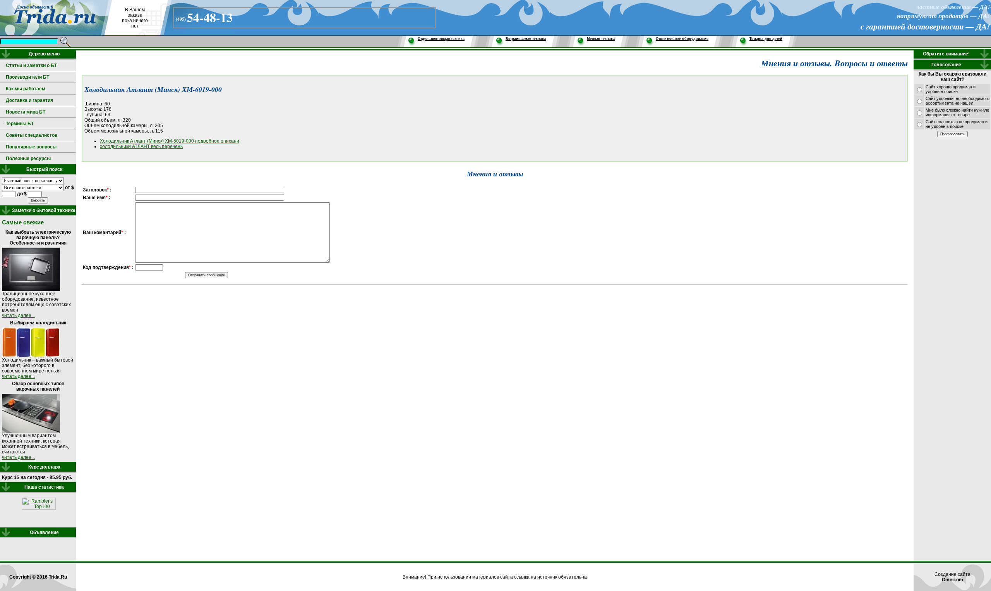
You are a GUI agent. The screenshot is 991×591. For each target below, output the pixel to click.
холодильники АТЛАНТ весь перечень (141, 146)
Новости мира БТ (25, 112)
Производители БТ (27, 77)
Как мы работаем (25, 88)
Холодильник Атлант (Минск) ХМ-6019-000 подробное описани (169, 141)
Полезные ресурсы (28, 158)
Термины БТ (20, 123)
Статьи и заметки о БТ (31, 65)
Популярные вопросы (31, 147)
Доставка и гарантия (29, 100)
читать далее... (18, 315)
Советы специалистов (31, 135)
